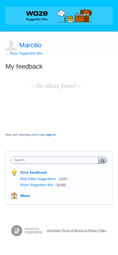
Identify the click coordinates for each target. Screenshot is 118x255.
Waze (25, 195)
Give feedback (33, 172)
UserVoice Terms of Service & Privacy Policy (77, 230)
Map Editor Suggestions (38, 179)
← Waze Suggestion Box (24, 53)
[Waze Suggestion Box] (59, 16)
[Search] (102, 160)
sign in (51, 134)
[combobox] (56, 160)
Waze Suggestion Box (37, 185)
